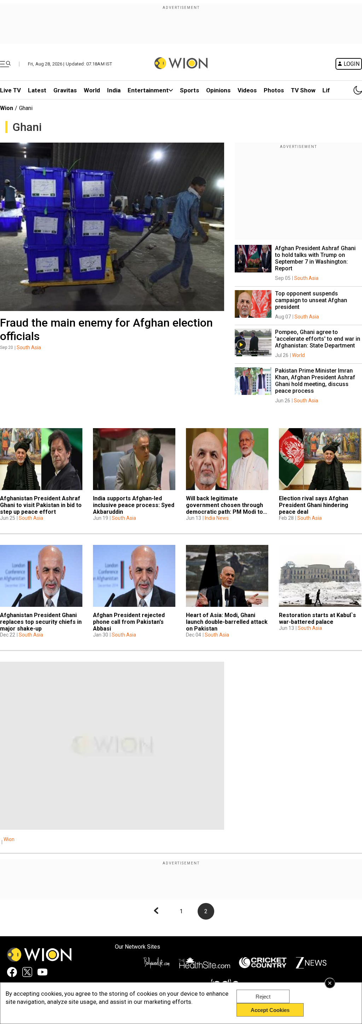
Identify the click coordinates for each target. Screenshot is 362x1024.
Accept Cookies (270, 1010)
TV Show (303, 90)
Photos (274, 90)
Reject (263, 997)
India (114, 90)
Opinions (218, 90)
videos (247, 90)
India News (217, 518)
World (92, 90)
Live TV (10, 90)
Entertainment (148, 90)
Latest (37, 90)
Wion (6, 108)
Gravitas (65, 90)
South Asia (29, 347)
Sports (189, 90)
